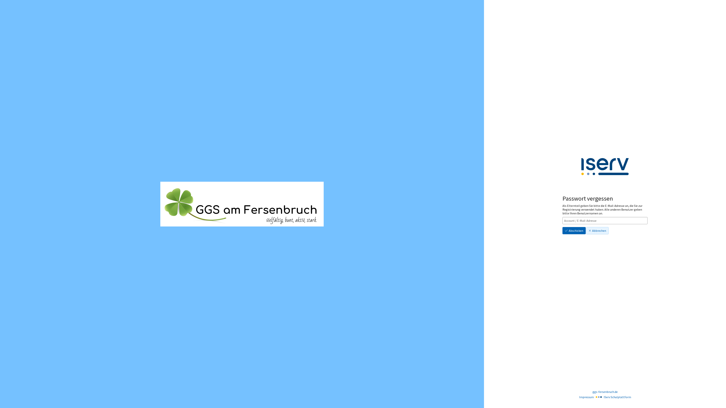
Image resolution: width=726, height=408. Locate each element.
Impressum (586, 397)
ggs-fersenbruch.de (605, 392)
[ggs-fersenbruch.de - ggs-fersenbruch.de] (242, 204)
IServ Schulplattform (617, 397)
